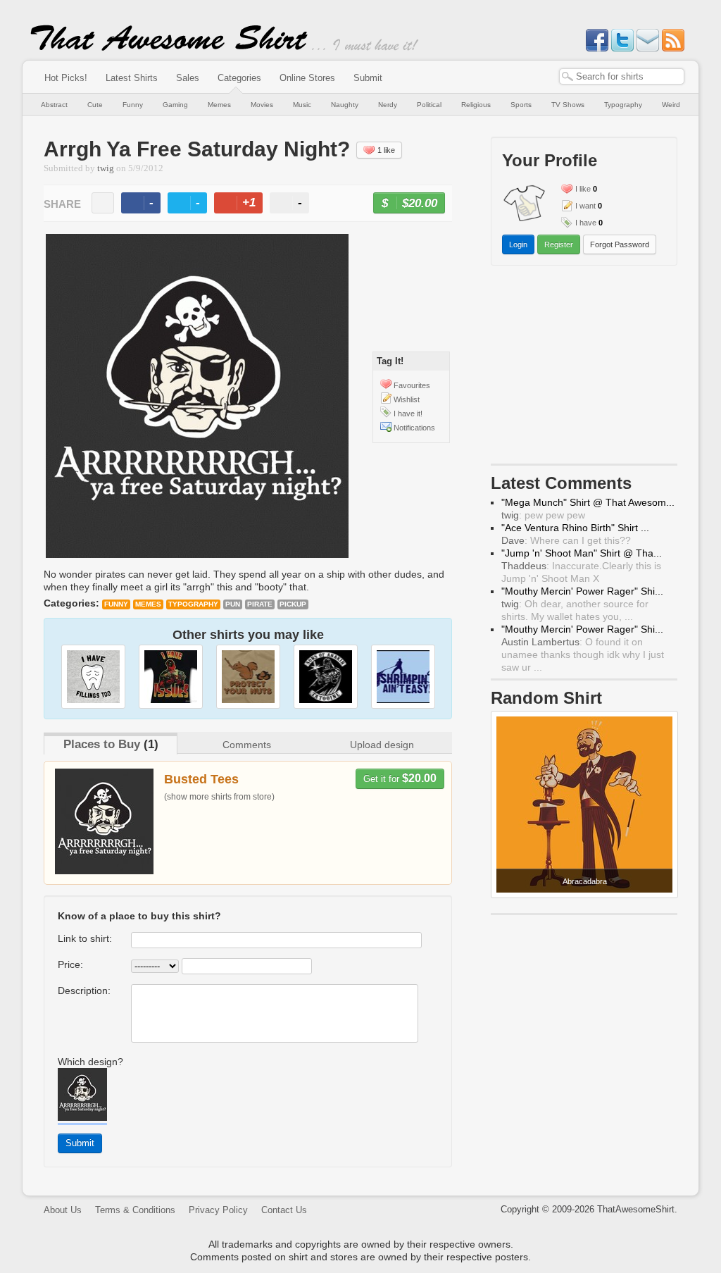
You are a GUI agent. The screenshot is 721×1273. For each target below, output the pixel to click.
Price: (70, 964)
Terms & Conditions (135, 1210)
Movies (262, 104)
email (103, 202)
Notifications (414, 427)
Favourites (412, 385)
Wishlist (407, 399)
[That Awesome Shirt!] (169, 48)
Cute (95, 104)
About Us (63, 1210)
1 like (386, 150)
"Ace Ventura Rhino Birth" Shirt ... (575, 527)
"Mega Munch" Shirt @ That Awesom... (588, 502)
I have (585, 222)
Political (429, 104)
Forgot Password (619, 244)
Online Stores (307, 78)
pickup (293, 604)
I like (583, 189)
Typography (623, 104)
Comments (246, 744)
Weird (671, 104)
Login (518, 244)
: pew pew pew (543, 515)
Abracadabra (585, 881)
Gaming (175, 104)
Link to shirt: (85, 938)
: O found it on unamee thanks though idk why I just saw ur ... (582, 654)
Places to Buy (101, 744)
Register (558, 244)
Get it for (400, 778)
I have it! (408, 413)
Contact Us (284, 1210)
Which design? (90, 1061)
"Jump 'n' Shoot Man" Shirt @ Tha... (581, 553)
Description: (84, 990)
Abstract (54, 104)
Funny (133, 104)
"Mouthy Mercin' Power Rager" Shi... (582, 591)
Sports (521, 104)
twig (105, 168)
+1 (244, 204)
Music (302, 104)
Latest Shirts (132, 78)
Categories (239, 78)
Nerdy (387, 104)
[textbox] (621, 76)
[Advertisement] (584, 368)
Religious (476, 104)
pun (232, 604)
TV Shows (567, 104)
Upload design (382, 744)
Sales (187, 78)
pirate (259, 604)
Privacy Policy (218, 1210)
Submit (367, 78)
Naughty (344, 104)
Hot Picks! (65, 78)
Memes (219, 104)
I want (585, 205)
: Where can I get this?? (566, 540)
